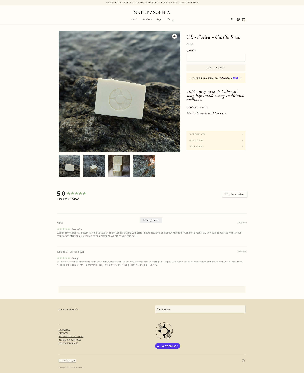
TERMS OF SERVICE (70, 339)
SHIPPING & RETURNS (71, 336)
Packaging (196, 140)
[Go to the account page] (238, 19)
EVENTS (63, 333)
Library (170, 19)
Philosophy (196, 146)
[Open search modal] (233, 19)
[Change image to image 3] (119, 166)
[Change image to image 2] (94, 166)
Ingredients (197, 134)
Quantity (191, 50)
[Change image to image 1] (69, 166)
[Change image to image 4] (144, 166)
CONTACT (64, 329)
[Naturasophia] (152, 13)
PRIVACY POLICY (68, 343)
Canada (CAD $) (66, 360)
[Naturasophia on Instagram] (243, 360)
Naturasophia (78, 367)
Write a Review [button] (236, 194)
